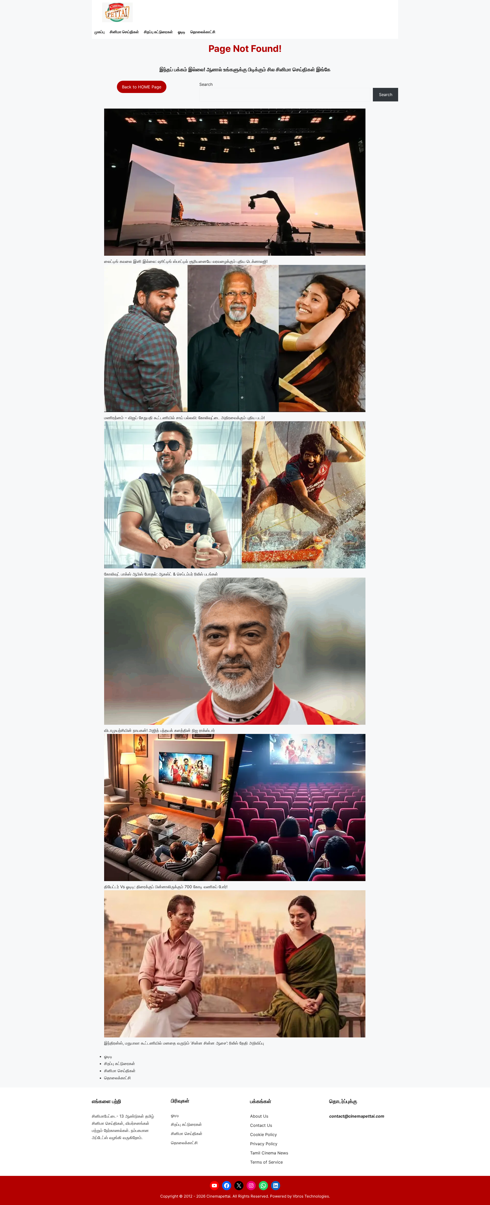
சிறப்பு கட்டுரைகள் (158, 31)
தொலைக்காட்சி (202, 31)
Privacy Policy (263, 1143)
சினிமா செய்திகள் (124, 31)
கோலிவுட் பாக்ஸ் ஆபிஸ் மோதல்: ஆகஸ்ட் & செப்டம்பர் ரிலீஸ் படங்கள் (161, 574)
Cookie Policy (263, 1134)
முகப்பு (99, 31)
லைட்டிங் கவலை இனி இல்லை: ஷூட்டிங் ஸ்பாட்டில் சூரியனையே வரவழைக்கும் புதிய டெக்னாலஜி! (185, 261)
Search (206, 84)
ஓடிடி (181, 31)
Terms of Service (266, 1162)
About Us (259, 1116)
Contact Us (261, 1125)
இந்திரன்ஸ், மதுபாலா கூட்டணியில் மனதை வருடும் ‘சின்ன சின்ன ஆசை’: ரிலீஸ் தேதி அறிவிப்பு (184, 1043)
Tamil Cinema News (269, 1152)
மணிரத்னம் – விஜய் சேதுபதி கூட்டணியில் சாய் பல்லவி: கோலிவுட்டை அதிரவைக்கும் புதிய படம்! (184, 417)
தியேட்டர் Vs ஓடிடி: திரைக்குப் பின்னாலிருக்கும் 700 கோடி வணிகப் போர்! (165, 886)
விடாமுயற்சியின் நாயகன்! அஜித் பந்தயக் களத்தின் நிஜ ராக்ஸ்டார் (159, 730)
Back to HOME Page (141, 86)
